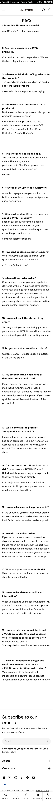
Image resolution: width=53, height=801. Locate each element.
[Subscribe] (47, 741)
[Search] (44, 10)
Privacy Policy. (9, 752)
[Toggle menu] (3, 10)
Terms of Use (40, 748)
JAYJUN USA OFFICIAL (23, 790)
